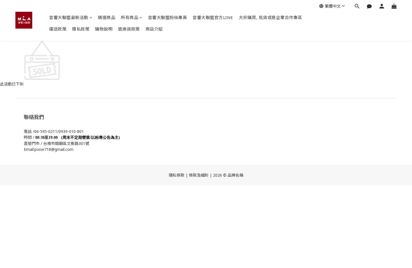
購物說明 (103, 29)
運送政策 (57, 29)
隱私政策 (80, 29)
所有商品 (129, 17)
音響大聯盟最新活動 (68, 17)
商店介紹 (154, 29)
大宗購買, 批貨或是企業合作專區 (270, 17)
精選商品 (106, 17)
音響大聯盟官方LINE (213, 17)
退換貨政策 (129, 29)
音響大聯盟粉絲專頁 (167, 17)
